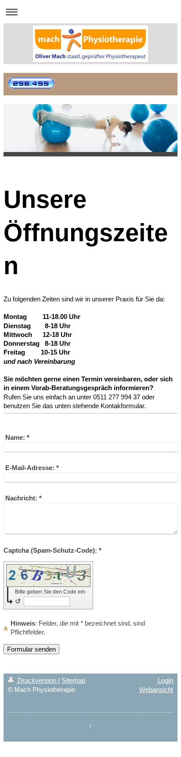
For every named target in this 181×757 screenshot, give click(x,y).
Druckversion (37, 680)
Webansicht (156, 689)
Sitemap (73, 680)
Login (165, 680)
